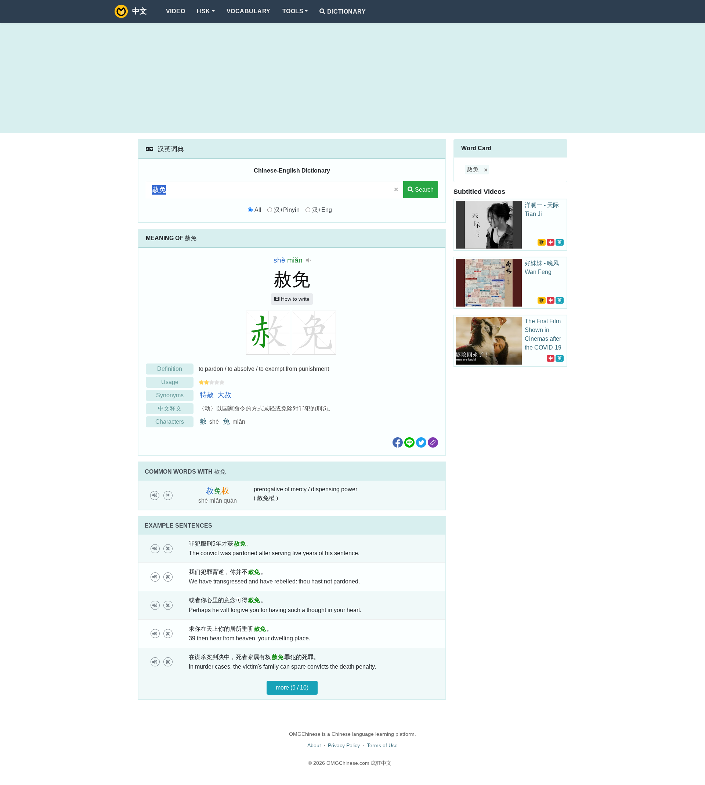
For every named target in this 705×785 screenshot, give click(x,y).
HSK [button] (203, 11)
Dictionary (346, 11)
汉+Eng (322, 210)
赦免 (472, 169)
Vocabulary (249, 11)
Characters (169, 422)
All (257, 210)
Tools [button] (292, 11)
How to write (294, 299)
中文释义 (169, 408)
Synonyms (170, 395)
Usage (169, 382)
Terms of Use (382, 745)
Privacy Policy (344, 745)
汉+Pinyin (287, 210)
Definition (169, 369)
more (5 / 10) (292, 687)
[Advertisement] (352, 78)
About (314, 745)
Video (175, 11)
